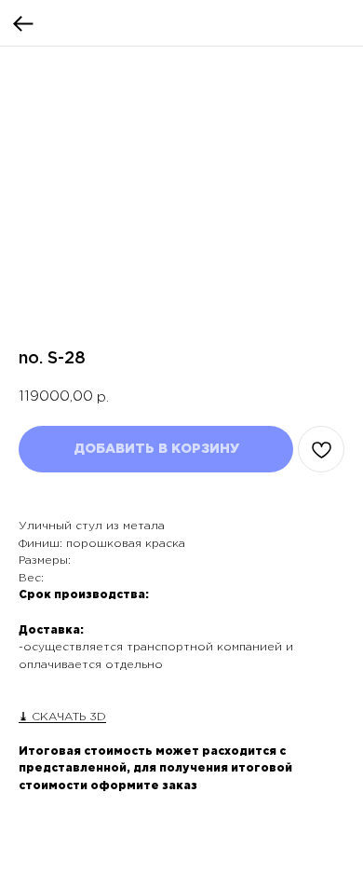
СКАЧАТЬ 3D (67, 717)
